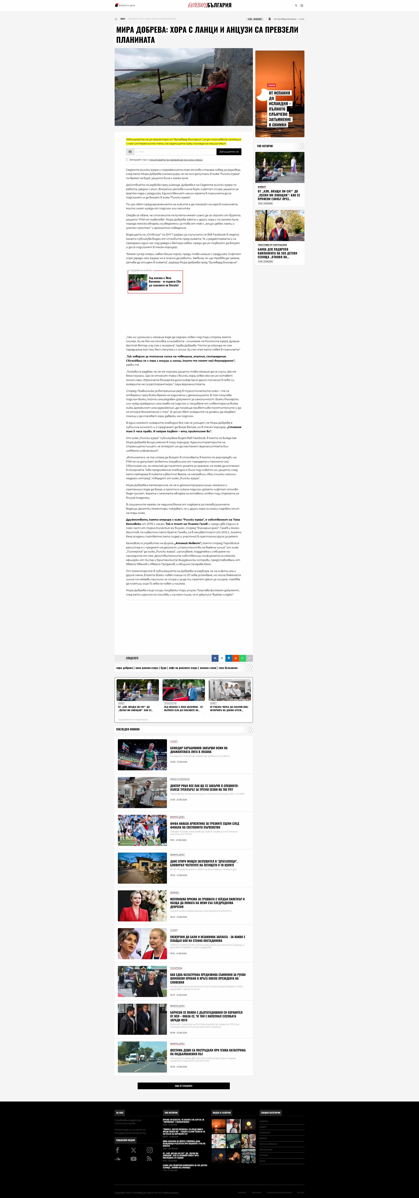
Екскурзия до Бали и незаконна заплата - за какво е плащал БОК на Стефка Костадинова (207, 939)
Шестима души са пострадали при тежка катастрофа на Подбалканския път (208, 1052)
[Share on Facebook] (215, 658)
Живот (262, 1127)
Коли (262, 1161)
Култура (263, 1155)
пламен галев (208, 668)
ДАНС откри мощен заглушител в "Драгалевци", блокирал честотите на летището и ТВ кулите (203, 863)
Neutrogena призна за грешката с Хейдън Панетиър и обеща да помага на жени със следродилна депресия (207, 903)
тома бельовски (228, 668)
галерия (263, 1121)
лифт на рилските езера (183, 668)
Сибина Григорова (125, 1123)
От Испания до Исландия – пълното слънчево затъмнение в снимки (280, 108)
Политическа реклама (279, 1192)
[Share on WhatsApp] (242, 658)
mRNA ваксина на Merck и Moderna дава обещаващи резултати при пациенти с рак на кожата (184, 1143)
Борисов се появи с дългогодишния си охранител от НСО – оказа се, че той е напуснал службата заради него (206, 1016)
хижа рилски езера (147, 668)
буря (163, 668)
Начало (242, 1192)
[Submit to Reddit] (235, 658)
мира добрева (124, 668)
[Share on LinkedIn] (228, 658)
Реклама (256, 1192)
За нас (119, 1112)
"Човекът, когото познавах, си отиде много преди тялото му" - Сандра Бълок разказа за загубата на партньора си (184, 1131)
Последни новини (128, 729)
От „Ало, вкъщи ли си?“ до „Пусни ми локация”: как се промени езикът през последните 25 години (279, 197)
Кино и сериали (268, 1144)
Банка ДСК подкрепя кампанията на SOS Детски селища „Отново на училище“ (277, 255)
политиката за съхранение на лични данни (175, 159)
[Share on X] (222, 658)
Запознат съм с (165, 159)
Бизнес (263, 1138)
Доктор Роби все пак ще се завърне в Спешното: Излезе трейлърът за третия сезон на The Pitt (204, 788)
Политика (264, 1132)
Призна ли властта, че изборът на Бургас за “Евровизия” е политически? (183, 1121)
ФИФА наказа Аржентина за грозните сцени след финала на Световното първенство (204, 825)
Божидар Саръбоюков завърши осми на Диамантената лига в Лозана (199, 750)
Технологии (265, 1150)
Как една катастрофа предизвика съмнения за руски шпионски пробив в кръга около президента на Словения (208, 978)
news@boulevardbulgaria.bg (130, 1133)
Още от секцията (183, 1085)
